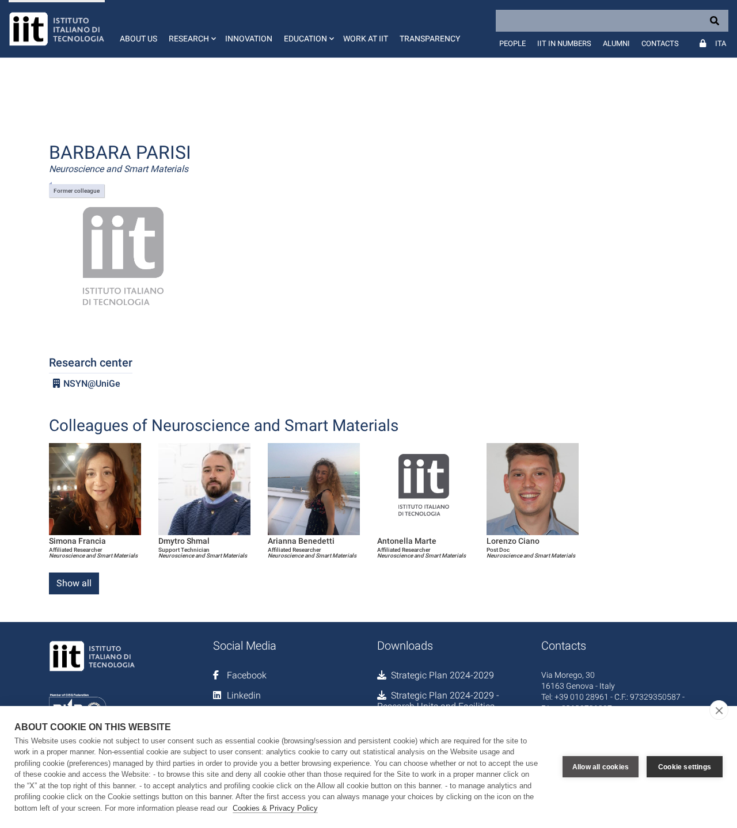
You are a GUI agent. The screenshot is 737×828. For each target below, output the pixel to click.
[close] (718, 710)
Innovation (248, 38)
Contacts (660, 43)
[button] (191, 29)
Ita (720, 43)
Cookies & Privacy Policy (275, 808)
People (512, 43)
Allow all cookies (600, 767)
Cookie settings (684, 767)
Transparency (430, 38)
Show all (74, 583)
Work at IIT (365, 38)
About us (138, 38)
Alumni (616, 43)
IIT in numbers (564, 43)
